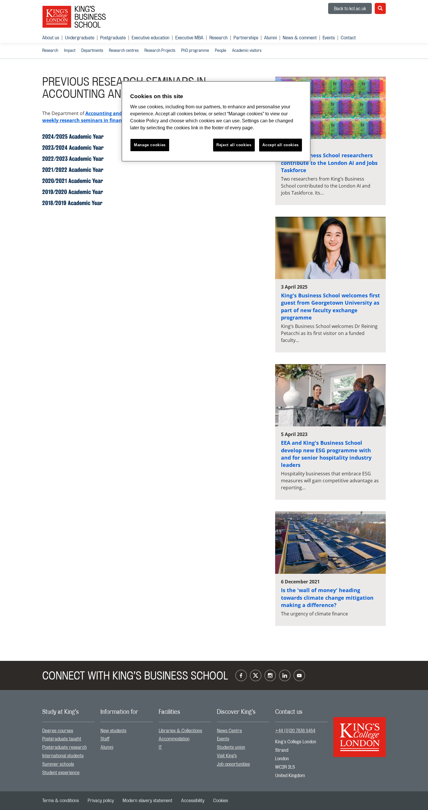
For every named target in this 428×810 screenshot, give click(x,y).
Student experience (60, 772)
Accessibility (192, 800)
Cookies (220, 800)
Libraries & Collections (180, 730)
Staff (104, 739)
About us (50, 38)
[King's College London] (359, 732)
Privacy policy (101, 800)
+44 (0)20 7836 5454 (295, 730)
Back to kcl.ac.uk (350, 8)
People (220, 51)
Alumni (270, 38)
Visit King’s (227, 755)
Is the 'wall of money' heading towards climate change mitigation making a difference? (327, 597)
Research (218, 38)
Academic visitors (246, 51)
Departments (92, 51)
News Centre (229, 730)
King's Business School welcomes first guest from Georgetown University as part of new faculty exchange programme (330, 306)
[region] (216, 121)
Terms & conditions (60, 800)
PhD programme (195, 51)
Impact (69, 51)
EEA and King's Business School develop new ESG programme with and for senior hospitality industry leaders (326, 453)
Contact (348, 38)
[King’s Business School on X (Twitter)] (255, 675)
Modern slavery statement (147, 800)
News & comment (300, 38)
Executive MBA (189, 38)
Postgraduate (113, 38)
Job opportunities (233, 764)
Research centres (124, 51)
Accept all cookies (280, 145)
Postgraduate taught (61, 739)
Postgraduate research (64, 747)
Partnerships (246, 38)
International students (63, 755)
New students (113, 730)
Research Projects (159, 51)
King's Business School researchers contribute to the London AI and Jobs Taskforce (329, 162)
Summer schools (58, 764)
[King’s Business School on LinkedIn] (285, 675)
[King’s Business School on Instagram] (270, 675)
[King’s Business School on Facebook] (241, 675)
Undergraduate (79, 38)
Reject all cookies (234, 145)
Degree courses (57, 730)
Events (329, 38)
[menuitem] (53, 37)
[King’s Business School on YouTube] (299, 675)
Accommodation (174, 739)
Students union (231, 747)
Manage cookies (150, 145)
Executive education (150, 38)
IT (160, 747)
